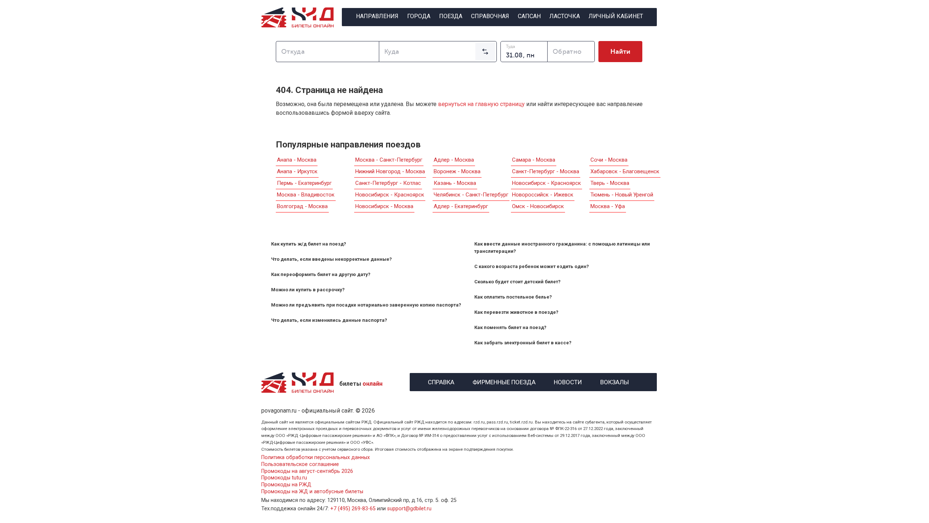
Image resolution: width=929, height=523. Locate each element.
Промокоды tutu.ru (284, 478)
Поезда (450, 16)
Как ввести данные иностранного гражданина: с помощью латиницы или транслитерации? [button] (562, 247)
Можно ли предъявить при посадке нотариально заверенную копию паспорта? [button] (366, 305)
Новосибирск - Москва (384, 206)
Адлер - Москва (454, 160)
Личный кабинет (616, 16)
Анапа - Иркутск (297, 171)
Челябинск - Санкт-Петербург (471, 194)
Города (418, 16)
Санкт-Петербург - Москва (545, 171)
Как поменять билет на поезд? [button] (510, 327)
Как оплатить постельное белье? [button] (513, 297)
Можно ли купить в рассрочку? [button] (308, 289)
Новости (568, 381)
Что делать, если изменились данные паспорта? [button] (329, 320)
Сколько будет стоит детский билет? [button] (517, 281)
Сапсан (529, 16)
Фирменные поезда (504, 381)
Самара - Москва (533, 160)
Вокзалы (614, 381)
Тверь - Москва (609, 183)
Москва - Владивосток (306, 194)
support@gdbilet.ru (409, 509)
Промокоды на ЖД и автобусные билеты (312, 491)
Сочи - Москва (608, 160)
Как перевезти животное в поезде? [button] (516, 312)
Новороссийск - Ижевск (542, 194)
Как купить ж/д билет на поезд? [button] (308, 244)
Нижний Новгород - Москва (390, 171)
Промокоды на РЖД (286, 485)
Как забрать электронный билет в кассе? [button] (523, 342)
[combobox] (327, 52)
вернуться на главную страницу (481, 104)
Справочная (490, 16)
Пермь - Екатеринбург (304, 183)
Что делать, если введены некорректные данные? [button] (331, 259)
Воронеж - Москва (457, 171)
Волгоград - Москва (302, 206)
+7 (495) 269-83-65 (353, 509)
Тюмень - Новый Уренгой (621, 194)
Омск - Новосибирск (538, 206)
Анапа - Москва (296, 160)
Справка (441, 381)
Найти (620, 51)
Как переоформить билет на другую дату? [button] (321, 274)
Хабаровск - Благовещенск (624, 171)
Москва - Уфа (607, 206)
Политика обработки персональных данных (315, 457)
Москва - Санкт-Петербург (388, 160)
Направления (377, 16)
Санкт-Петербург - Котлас (388, 183)
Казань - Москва (455, 183)
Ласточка (564, 16)
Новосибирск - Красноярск (389, 194)
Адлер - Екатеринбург (461, 206)
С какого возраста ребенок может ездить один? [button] (531, 266)
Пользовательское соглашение (300, 464)
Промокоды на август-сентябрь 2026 (307, 471)
